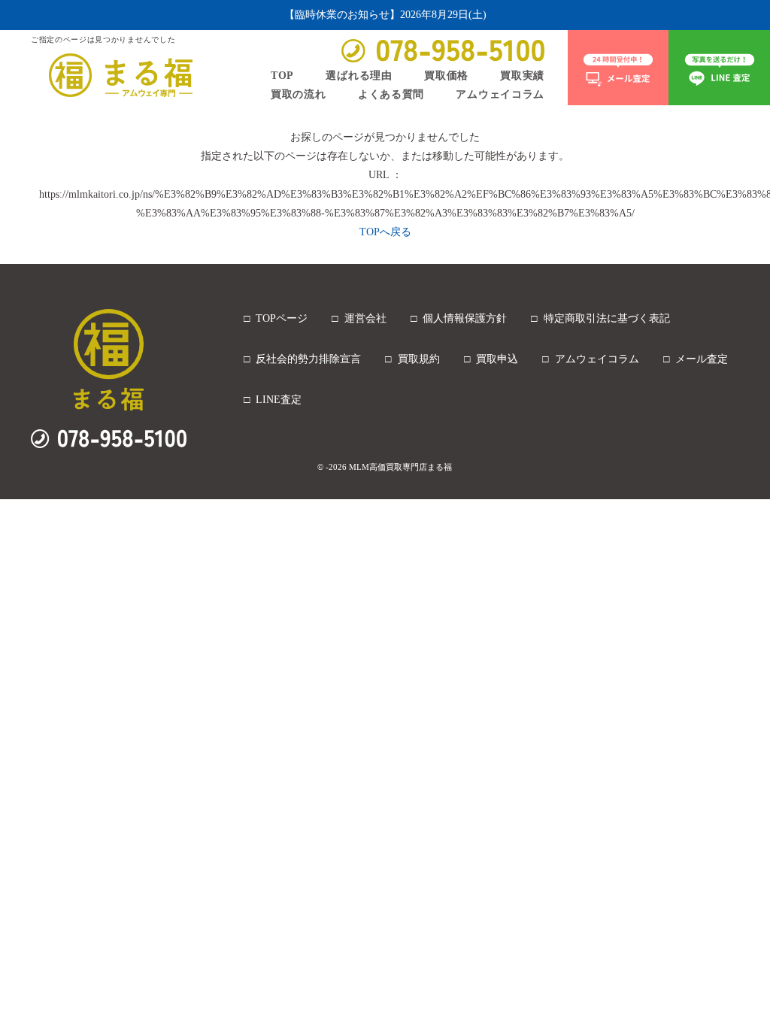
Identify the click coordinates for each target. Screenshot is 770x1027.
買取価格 (446, 75)
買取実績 (522, 75)
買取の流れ (298, 94)
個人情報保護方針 (465, 318)
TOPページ (282, 318)
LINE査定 (279, 399)
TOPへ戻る (385, 232)
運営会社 (365, 318)
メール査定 (701, 359)
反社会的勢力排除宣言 (308, 359)
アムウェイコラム (500, 94)
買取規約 (419, 359)
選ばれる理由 (359, 75)
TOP (282, 75)
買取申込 (497, 359)
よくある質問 (391, 94)
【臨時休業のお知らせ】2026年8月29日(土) (385, 14)
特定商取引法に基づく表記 (607, 318)
